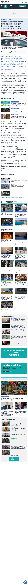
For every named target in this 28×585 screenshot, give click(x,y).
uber (3, 197)
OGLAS (14, 13)
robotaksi (14, 197)
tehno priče (5, 379)
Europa (8, 197)
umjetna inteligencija (15, 379)
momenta (21, 197)
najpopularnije (8, 419)
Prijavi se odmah (7, 371)
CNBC (24, 81)
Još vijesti (12, 458)
